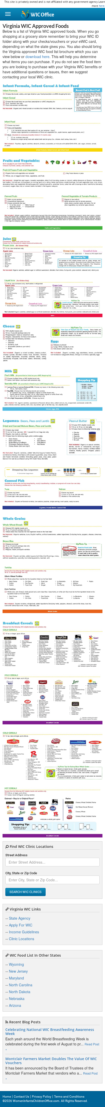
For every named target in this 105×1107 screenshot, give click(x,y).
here (101, 6)
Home (7, 1096)
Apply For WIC (20, 924)
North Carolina (20, 984)
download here (37, 56)
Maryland (16, 977)
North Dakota (19, 991)
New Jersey (18, 971)
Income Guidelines (24, 931)
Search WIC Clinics (25, 892)
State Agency (19, 918)
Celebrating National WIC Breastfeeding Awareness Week (49, 1031)
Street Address (16, 855)
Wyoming (16, 964)
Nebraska (16, 998)
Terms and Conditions (69, 1096)
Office (42, 14)
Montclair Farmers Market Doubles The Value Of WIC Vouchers (51, 1061)
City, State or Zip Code (21, 873)
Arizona (15, 1005)
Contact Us (21, 1096)
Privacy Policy (41, 1096)
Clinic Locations (21, 938)
